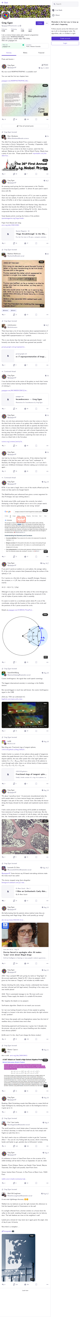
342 (12, 31)
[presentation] (36, 756)
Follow (40, 23)
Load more (25, 1290)
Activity (8, 53)
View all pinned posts (26, 126)
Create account (65, 38)
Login (65, 43)
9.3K (3, 31)
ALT (45, 114)
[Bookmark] (36, 119)
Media (25, 53)
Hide (45, 85)
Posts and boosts (7, 59)
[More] (47, 119)
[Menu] (47, 23)
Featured (41, 53)
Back (6, 2)
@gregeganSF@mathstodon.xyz (10, 26)
